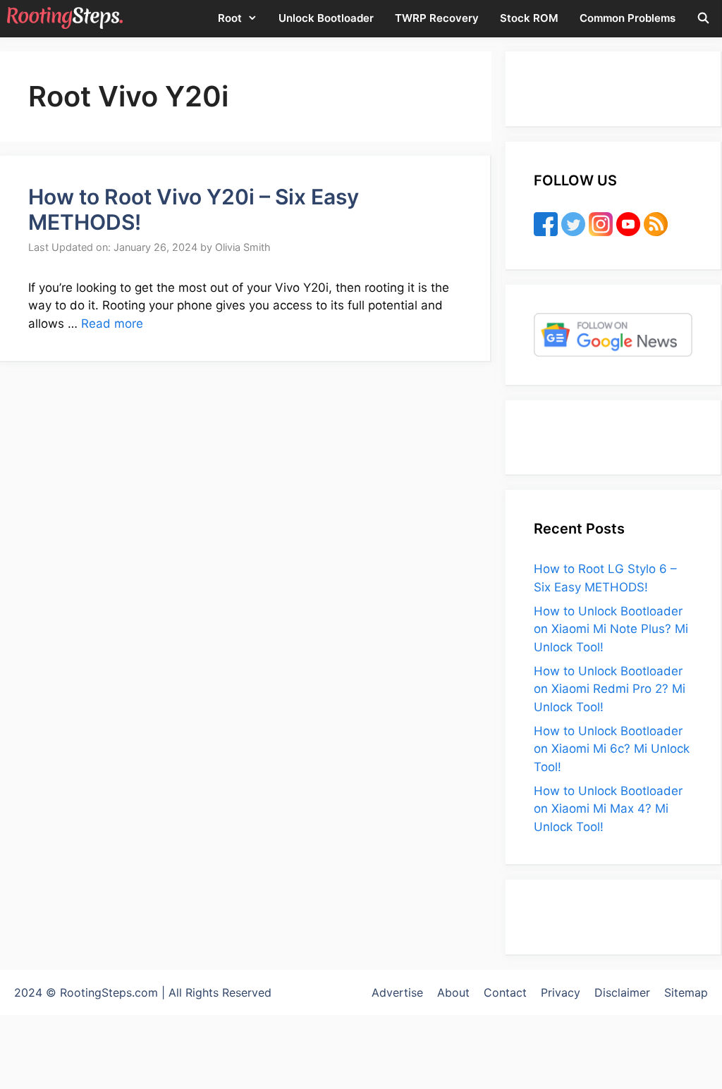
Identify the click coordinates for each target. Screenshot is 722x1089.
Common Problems (627, 18)
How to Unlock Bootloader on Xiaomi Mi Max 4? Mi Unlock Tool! (608, 809)
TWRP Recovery (437, 18)
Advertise (397, 992)
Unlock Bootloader (326, 18)
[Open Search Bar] (703, 18)
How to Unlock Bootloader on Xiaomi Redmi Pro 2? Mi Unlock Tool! (609, 689)
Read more (112, 323)
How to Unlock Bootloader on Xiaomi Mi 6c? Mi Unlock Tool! (612, 749)
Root (230, 18)
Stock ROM (529, 18)
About (453, 992)
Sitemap (686, 992)
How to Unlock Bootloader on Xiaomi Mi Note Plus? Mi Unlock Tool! (611, 629)
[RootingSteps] (65, 18)
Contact (505, 992)
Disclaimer (622, 992)
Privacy (560, 992)
